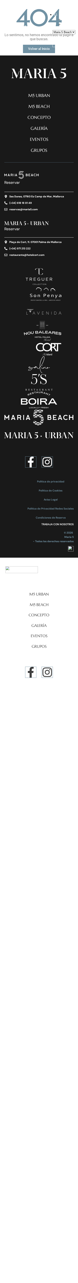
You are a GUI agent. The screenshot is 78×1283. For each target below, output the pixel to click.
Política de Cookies (50, 490)
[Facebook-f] (30, 462)
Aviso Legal (51, 499)
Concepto (39, 117)
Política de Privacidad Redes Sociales (51, 508)
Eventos (39, 139)
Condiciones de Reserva (51, 517)
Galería (39, 128)
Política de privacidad (50, 481)
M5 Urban (39, 95)
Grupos (39, 150)
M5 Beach (39, 106)
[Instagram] (47, 462)
